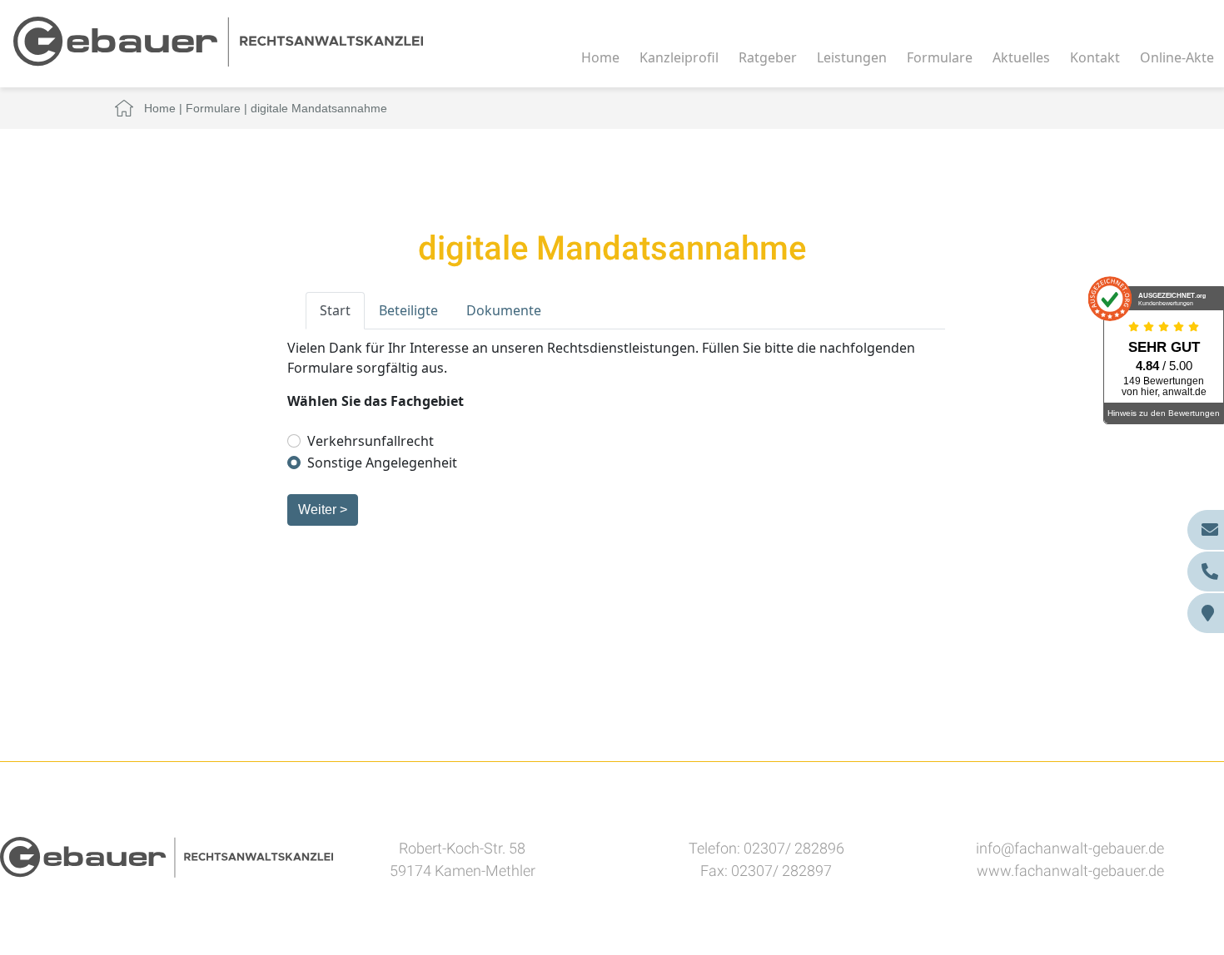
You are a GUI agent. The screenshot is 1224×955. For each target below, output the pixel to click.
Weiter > (322, 509)
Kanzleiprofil (679, 57)
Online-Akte (1177, 57)
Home (600, 57)
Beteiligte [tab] (408, 310)
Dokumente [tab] (503, 310)
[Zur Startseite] (218, 40)
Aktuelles (1021, 57)
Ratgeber (768, 57)
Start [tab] (335, 310)
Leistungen (852, 57)
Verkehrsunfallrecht (370, 441)
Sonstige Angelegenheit (382, 462)
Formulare (940, 57)
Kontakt (1095, 57)
